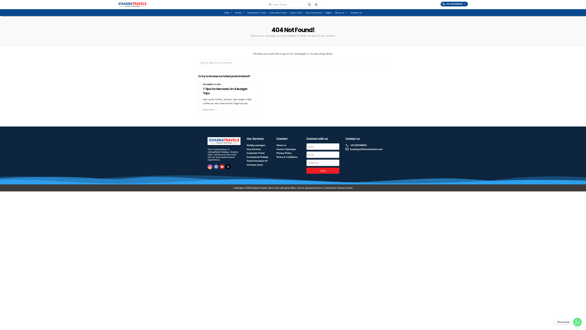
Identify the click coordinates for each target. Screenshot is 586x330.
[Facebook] (216, 166)
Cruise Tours (296, 12)
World (238, 12)
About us (339, 12)
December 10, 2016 (212, 84)
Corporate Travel (278, 12)
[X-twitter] (228, 166)
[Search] (309, 4)
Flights (328, 12)
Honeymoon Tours (256, 12)
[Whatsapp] (577, 322)
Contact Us (356, 12)
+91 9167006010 (454, 4)
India (226, 12)
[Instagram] (210, 166)
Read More (209, 109)
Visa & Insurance (313, 12)
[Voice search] (316, 4)
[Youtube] (222, 166)
